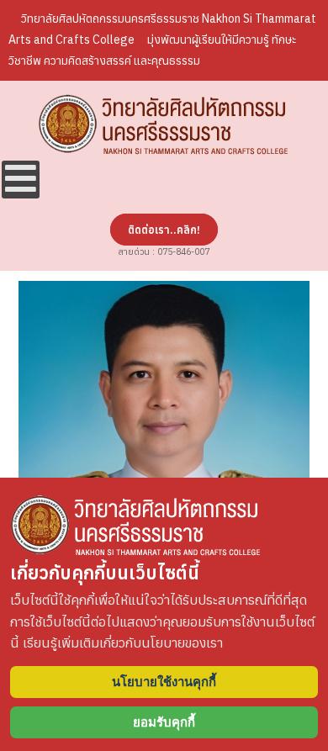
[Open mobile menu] (21, 179)
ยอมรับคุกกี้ (164, 722)
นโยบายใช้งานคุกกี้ (164, 681)
